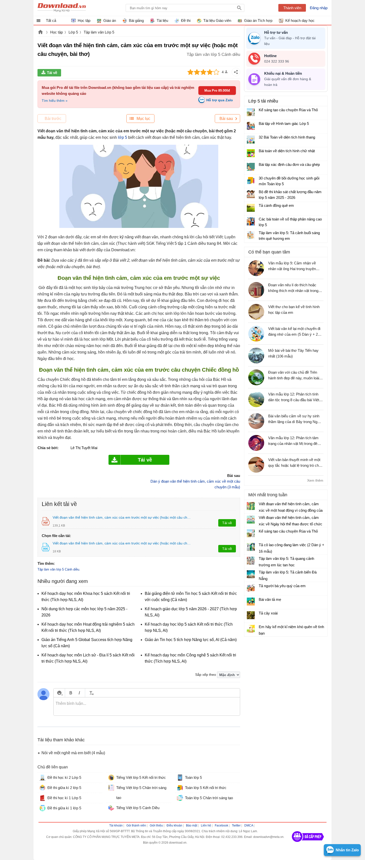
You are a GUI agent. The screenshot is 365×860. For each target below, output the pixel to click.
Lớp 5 (73, 32)
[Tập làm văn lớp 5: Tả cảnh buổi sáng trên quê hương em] (251, 235)
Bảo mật (191, 825)
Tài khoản (116, 825)
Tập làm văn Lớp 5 (99, 32)
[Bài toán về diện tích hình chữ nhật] (251, 153)
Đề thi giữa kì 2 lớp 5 (64, 788)
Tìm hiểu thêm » (55, 101)
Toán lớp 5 (193, 777)
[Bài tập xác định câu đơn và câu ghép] (251, 167)
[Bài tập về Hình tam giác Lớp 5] (251, 126)
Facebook (221, 825)
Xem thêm (315, 480)
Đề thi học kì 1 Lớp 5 (64, 798)
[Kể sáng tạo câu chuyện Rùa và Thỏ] (251, 112)
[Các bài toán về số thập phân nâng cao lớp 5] (251, 221)
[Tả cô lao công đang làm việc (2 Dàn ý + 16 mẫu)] (251, 547)
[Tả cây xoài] (251, 615)
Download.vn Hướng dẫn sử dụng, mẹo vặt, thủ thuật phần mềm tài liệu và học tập (61, 8)
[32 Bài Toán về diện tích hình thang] (251, 139)
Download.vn (40, 33)
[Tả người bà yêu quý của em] (251, 588)
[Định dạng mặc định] (90, 692)
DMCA (248, 825)
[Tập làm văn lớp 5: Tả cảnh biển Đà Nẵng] (251, 574)
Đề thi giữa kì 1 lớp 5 (64, 808)
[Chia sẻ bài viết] (236, 72)
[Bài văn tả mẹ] (251, 602)
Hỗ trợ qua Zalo (219, 100)
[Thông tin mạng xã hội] (308, 843)
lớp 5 (122, 137)
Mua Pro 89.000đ (217, 90)
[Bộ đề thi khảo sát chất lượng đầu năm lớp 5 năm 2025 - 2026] (251, 194)
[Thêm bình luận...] (147, 707)
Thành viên (292, 8)
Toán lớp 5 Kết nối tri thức (205, 788)
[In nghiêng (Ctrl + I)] (79, 692)
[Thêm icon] (59, 692)
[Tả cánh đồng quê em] (251, 208)
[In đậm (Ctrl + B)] (70, 692)
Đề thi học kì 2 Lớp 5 (64, 777)
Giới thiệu (156, 825)
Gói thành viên (136, 825)
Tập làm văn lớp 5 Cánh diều (58, 569)
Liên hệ (206, 825)
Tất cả (51, 20)
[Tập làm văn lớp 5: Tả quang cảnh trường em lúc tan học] (251, 561)
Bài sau (226, 118)
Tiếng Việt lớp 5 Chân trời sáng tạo (141, 793)
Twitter (236, 825)
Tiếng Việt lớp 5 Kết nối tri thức (141, 777)
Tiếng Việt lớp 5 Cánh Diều (137, 808)
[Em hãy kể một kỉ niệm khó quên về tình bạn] (251, 629)
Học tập (56, 32)
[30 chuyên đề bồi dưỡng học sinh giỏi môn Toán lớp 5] (251, 180)
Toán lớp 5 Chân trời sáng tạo (209, 798)
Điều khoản (174, 825)
